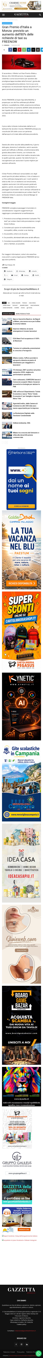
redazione (6, 45)
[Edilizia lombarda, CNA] (7, 425)
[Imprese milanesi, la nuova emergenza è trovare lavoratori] (7, 331)
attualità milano (24, 305)
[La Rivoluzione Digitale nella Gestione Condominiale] (7, 415)
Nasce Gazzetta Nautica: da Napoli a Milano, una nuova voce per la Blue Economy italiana (26, 321)
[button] (3, 15)
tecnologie (29, 1355)
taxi (9, 303)
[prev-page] (3, 442)
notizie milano (6, 305)
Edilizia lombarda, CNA (21, 423)
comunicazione (21, 1355)
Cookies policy (21, 1324)
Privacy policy (20, 1352)
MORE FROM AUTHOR (23, 314)
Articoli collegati (8, 314)
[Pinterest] (20, 50)
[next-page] (6, 442)
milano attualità (16, 303)
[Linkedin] (29, 50)
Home (3, 20)
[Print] (38, 50)
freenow (24, 303)
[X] (15, 50)
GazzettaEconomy (12, 20)
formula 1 (15, 305)
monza (23, 307)
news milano (32, 303)
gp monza (29, 307)
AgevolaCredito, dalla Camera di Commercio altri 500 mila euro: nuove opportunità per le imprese (26, 405)
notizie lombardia (7, 307)
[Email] (33, 50)
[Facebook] (10, 50)
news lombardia (34, 305)
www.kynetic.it (36, 1355)
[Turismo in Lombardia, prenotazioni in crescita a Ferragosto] (7, 350)
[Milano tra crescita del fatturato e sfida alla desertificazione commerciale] (7, 435)
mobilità (16, 307)
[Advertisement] (21, 1265)
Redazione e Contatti (9, 1352)
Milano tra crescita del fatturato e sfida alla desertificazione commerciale (26, 435)
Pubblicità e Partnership (33, 1352)
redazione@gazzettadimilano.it (25, 1331)
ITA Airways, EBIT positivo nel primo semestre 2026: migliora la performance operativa (27, 372)
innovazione (12, 1355)
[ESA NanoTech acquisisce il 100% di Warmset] (7, 340)
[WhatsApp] (24, 50)
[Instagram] (22, 1344)
